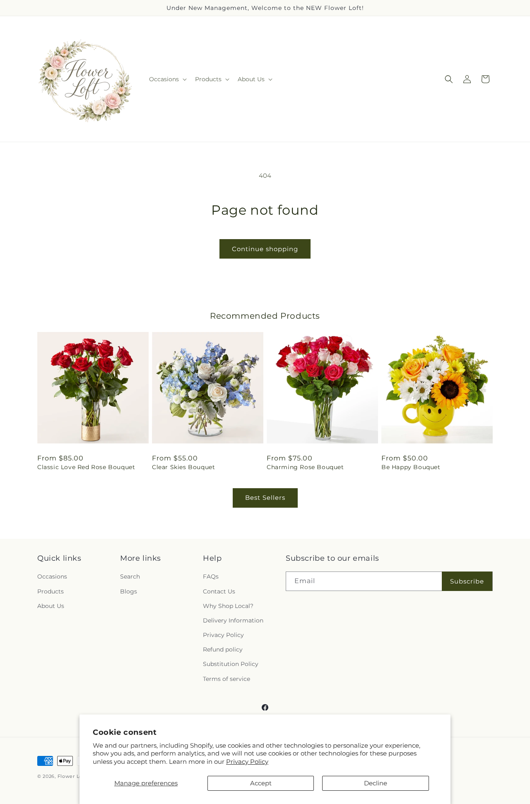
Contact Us (219, 591)
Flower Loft (72, 776)
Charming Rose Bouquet (305, 467)
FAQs (211, 577)
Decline (375, 783)
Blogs (128, 591)
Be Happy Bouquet (411, 467)
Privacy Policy (247, 761)
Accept (261, 783)
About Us (50, 606)
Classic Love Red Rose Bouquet (86, 467)
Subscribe (467, 581)
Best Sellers (265, 497)
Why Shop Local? (228, 606)
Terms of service (226, 679)
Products (50, 591)
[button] (167, 79)
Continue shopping (265, 249)
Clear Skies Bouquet (183, 467)
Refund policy (223, 650)
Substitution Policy (230, 664)
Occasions (52, 577)
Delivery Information (233, 620)
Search (130, 577)
